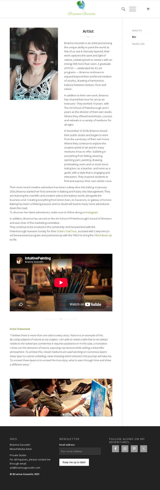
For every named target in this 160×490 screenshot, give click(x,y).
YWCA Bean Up (103, 235)
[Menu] (130, 9)
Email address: (67, 444)
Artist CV (137, 30)
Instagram (92, 212)
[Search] (121, 9)
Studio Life (138, 44)
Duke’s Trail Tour (67, 231)
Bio (134, 37)
